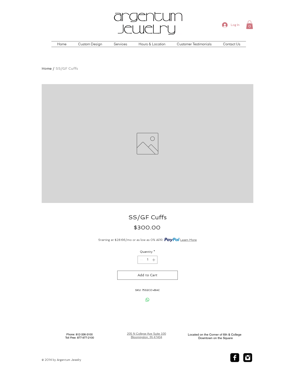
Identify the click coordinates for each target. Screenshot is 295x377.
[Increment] (154, 260)
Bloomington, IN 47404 (146, 337)
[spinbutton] (147, 260)
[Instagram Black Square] (247, 357)
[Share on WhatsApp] (147, 299)
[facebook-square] (234, 357)
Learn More (188, 240)
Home (47, 68)
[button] (249, 24)
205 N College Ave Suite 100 (146, 333)
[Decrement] (141, 260)
